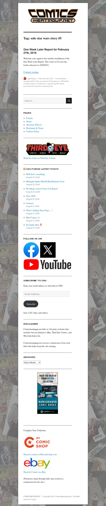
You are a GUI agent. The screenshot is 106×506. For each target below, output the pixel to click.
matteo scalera (29, 84)
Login (33, 499)
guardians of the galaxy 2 (50, 81)
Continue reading (30, 72)
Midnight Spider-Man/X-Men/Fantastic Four (45, 181)
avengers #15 (28, 81)
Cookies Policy (32, 131)
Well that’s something (35, 174)
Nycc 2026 (30, 196)
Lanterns (30, 203)
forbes (36, 81)
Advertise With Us (34, 124)
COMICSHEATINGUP (31, 496)
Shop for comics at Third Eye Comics (39, 158)
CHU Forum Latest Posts (42, 169)
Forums (29, 118)
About (28, 121)
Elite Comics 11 (33, 217)
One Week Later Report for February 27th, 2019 (46, 51)
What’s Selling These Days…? (39, 210)
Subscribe (31, 304)
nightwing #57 (53, 84)
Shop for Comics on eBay (34, 472)
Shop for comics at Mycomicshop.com (40, 454)
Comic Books (60, 78)
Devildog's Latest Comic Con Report (42, 188)
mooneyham (41, 84)
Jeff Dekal (65, 81)
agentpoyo (32, 78)
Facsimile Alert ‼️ (34, 224)
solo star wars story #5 (43, 86)
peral (62, 84)
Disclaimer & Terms (34, 128)
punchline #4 (28, 86)
